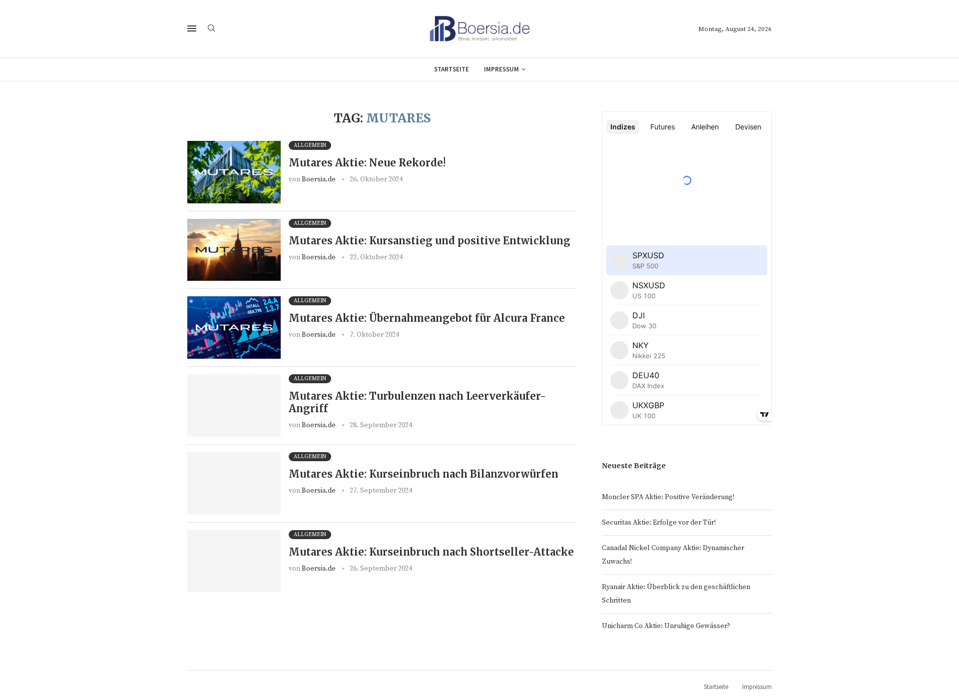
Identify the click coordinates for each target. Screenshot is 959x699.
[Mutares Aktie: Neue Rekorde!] (234, 172)
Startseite (451, 69)
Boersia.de (319, 179)
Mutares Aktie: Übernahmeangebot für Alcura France (427, 318)
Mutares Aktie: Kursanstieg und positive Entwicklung (429, 240)
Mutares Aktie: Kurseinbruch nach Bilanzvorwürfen (423, 474)
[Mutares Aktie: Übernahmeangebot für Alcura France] (234, 327)
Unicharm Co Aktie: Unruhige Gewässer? (666, 626)
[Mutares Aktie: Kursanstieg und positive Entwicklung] (234, 250)
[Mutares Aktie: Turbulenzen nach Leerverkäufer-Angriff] (234, 405)
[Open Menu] (191, 28)
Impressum (501, 69)
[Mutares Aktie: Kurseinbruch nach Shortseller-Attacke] (234, 561)
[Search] (211, 28)
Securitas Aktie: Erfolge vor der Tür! (659, 522)
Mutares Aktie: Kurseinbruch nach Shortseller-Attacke (431, 552)
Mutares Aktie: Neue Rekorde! (367, 162)
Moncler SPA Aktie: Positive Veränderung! (668, 497)
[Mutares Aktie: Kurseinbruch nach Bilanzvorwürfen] (234, 483)
